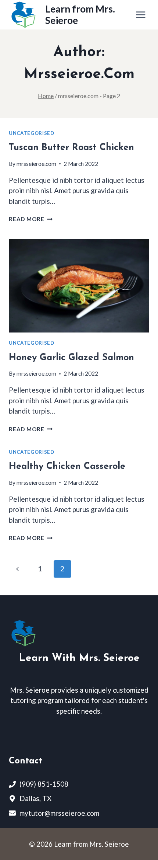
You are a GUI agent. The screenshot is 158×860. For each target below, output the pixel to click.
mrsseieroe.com (36, 163)
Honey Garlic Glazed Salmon (71, 357)
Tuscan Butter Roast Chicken (71, 147)
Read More (31, 219)
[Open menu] (140, 14)
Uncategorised (31, 133)
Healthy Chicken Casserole (67, 466)
